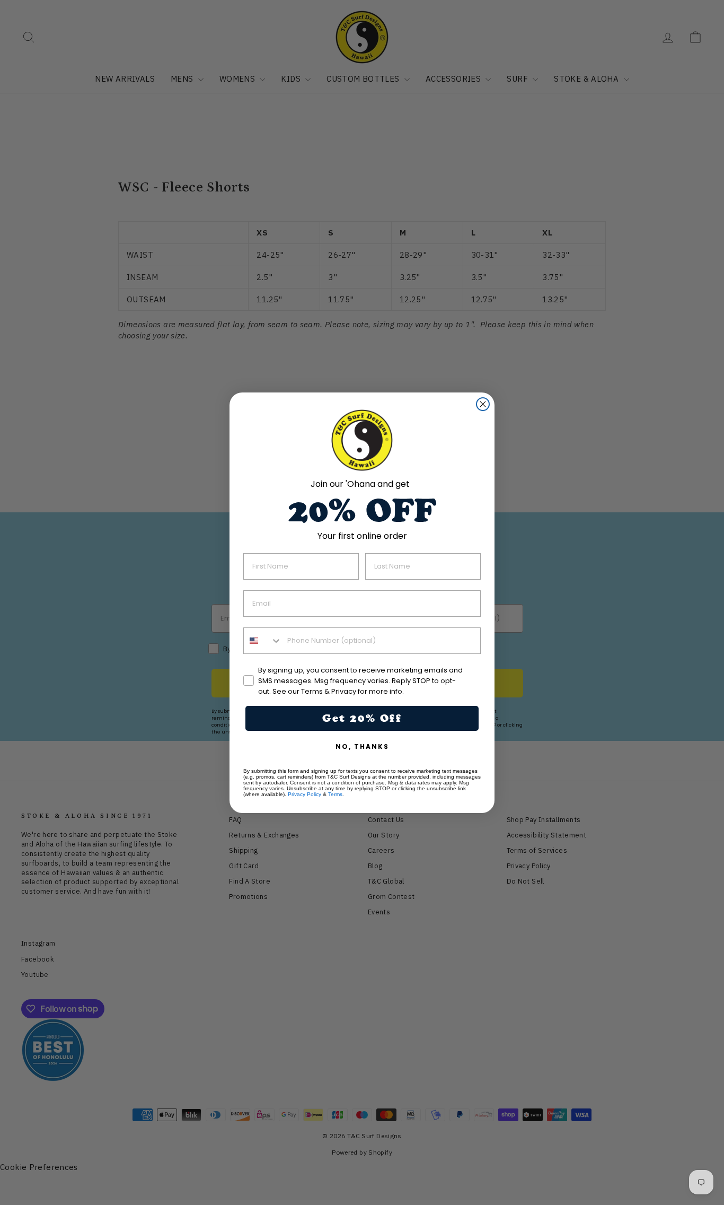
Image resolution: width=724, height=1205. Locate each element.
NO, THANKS (362, 746)
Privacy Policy (304, 794)
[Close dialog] (482, 404)
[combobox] (263, 640)
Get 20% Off (362, 718)
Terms (335, 794)
